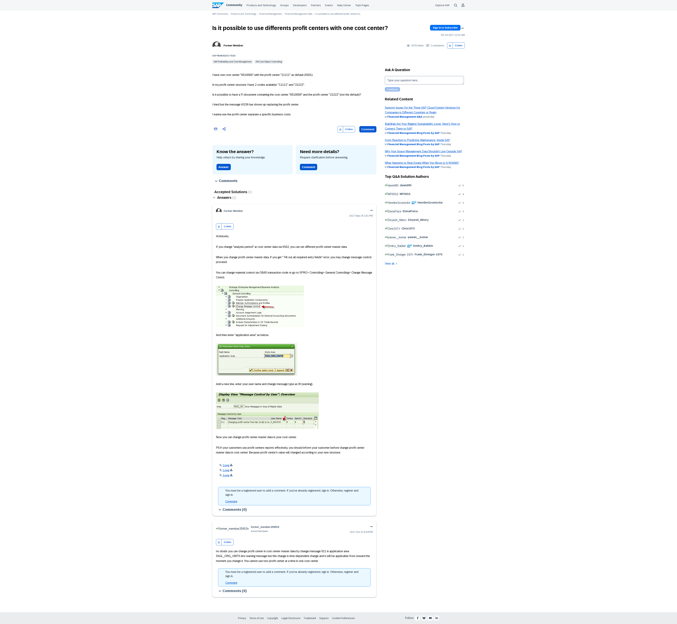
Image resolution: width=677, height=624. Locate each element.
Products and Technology (261, 5)
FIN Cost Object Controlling (269, 61)
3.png (225, 475)
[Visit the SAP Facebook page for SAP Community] (417, 618)
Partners (316, 5)
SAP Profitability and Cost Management (233, 61)
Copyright (272, 618)
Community (234, 5)
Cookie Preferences (343, 618)
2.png (225, 465)
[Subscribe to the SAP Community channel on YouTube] (430, 618)
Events (329, 5)
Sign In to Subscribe (445, 27)
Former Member (233, 45)
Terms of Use (256, 618)
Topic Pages (362, 5)
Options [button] (462, 28)
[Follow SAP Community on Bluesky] (424, 618)
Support (324, 618)
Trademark (310, 618)
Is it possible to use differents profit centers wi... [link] (338, 14)
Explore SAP (442, 5)
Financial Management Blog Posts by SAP (413, 133)
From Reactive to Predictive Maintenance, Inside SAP (417, 140)
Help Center (344, 5)
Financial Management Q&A (298, 14)
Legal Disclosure (290, 618)
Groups (284, 5)
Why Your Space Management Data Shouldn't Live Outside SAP (423, 151)
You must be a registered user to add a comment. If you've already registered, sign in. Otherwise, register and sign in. (291, 492)
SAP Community (220, 14)
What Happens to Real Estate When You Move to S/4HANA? (422, 162)
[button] (450, 46)
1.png (225, 470)
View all (389, 263)
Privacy (242, 618)
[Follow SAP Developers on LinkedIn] (436, 618)
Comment (367, 129)
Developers (300, 5)
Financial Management (270, 14)
